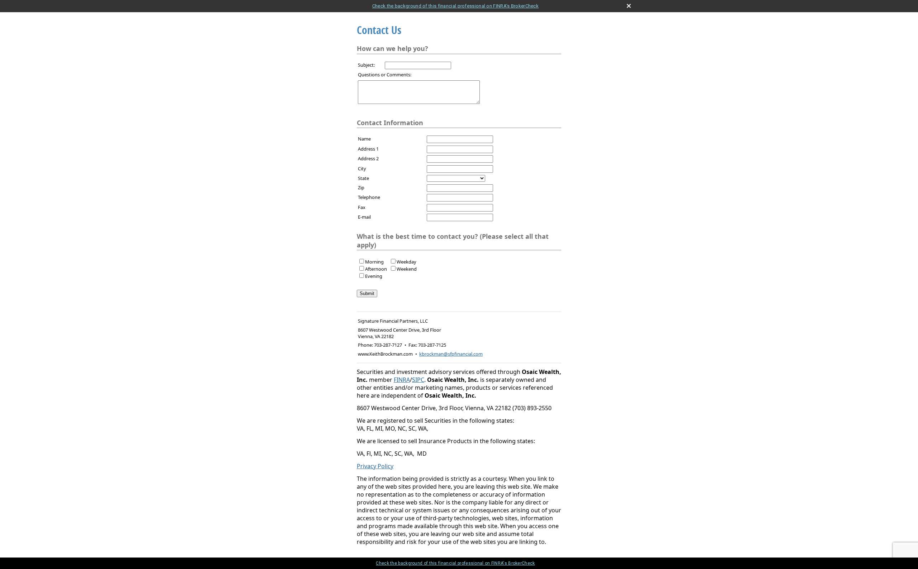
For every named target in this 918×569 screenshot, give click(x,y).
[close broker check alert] (628, 6)
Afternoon (376, 269)
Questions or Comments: (384, 74)
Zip (361, 187)
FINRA (402, 380)
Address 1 (368, 149)
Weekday (406, 262)
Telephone (369, 197)
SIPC (418, 380)
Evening (373, 276)
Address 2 (368, 158)
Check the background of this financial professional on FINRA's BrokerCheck (455, 6)
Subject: (366, 65)
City (362, 168)
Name (364, 139)
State (363, 178)
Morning (374, 262)
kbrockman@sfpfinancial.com (451, 354)
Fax (361, 207)
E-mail (364, 217)
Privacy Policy (375, 466)
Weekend (407, 269)
